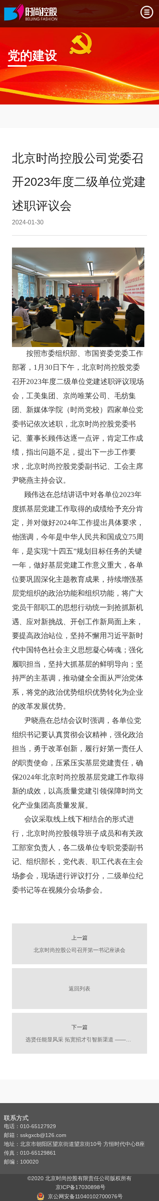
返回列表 (79, 988)
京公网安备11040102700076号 (85, 1196)
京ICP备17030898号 (78, 1187)
